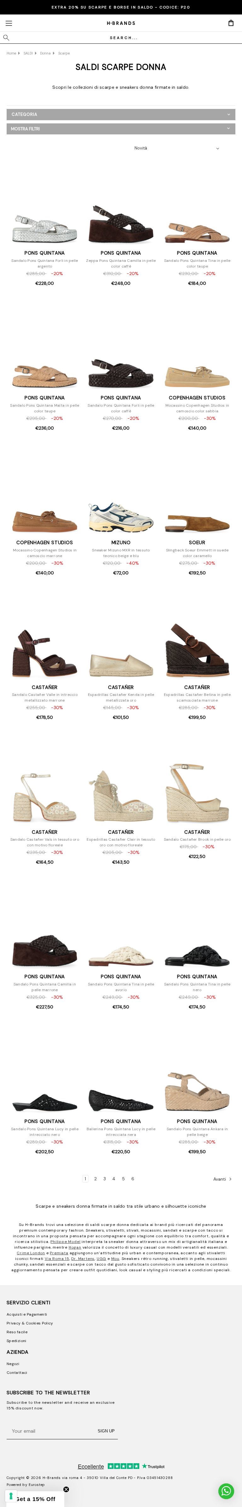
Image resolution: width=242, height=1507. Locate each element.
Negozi (13, 1363)
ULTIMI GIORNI (121, 7)
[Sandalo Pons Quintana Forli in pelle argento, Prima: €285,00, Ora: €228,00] (45, 200)
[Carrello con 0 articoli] (231, 23)
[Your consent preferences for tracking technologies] (11, 1496)
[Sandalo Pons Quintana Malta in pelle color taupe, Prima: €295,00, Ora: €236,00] (45, 345)
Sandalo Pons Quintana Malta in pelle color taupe (44, 408)
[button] (121, 128)
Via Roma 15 (57, 1258)
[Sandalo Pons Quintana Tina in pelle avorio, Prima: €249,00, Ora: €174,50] (121, 924)
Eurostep (37, 1484)
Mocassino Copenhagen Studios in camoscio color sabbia (197, 408)
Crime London (31, 1253)
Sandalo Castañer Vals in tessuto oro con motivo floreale (44, 842)
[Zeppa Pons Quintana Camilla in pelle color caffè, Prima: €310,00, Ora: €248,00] (121, 200)
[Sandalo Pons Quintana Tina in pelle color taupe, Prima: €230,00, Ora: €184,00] (197, 200)
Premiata (59, 1253)
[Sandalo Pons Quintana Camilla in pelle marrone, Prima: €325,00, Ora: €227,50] (45, 924)
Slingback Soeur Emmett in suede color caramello (197, 553)
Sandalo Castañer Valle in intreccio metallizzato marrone (45, 697)
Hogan (75, 1247)
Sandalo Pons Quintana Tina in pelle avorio (121, 987)
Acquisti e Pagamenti (27, 1314)
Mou (115, 1258)
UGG (101, 1258)
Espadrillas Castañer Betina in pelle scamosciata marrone (197, 697)
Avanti (220, 1179)
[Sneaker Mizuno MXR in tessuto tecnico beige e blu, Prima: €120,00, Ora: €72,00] (121, 490)
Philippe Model (65, 1241)
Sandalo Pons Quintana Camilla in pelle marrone (45, 987)
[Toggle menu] (8, 23)
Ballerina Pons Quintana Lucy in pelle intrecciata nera (121, 1131)
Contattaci (17, 1372)
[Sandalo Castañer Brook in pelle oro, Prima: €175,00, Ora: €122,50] (197, 779)
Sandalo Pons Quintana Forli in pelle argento (44, 263)
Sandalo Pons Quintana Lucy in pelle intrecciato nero (44, 1131)
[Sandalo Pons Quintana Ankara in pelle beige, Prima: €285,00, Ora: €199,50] (197, 1069)
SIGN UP (106, 1431)
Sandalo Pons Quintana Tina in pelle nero (197, 987)
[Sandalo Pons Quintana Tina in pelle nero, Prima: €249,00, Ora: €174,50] (197, 924)
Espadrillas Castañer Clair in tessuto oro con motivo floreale (121, 842)
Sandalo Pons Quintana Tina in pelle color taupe (197, 263)
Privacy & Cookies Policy (30, 1323)
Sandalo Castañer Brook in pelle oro (197, 839)
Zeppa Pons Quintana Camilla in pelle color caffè (121, 263)
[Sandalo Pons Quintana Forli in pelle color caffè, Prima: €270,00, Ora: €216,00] (121, 345)
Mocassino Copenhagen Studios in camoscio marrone (45, 553)
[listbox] (179, 148)
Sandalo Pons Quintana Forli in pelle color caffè (121, 408)
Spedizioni (16, 1340)
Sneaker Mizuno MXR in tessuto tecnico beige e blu (121, 553)
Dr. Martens (83, 1258)
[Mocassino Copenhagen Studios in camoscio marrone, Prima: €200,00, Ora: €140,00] (45, 490)
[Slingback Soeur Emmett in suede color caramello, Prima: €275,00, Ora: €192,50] (197, 490)
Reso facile (17, 1332)
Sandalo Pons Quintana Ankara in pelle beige (197, 1131)
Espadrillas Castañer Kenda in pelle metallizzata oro (121, 697)
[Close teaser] (66, 1489)
